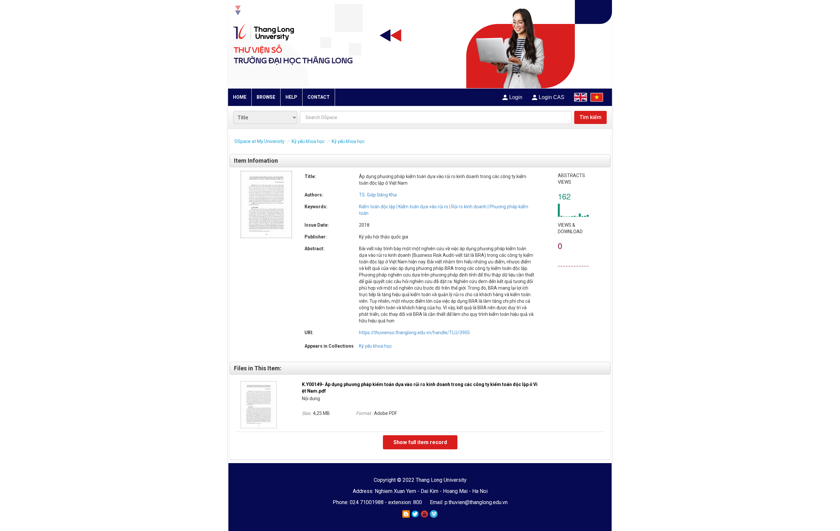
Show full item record (420, 442)
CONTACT (318, 97)
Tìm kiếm (590, 117)
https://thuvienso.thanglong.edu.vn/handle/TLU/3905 (414, 332)
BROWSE (266, 97)
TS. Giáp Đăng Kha (378, 194)
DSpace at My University (259, 141)
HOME (239, 97)
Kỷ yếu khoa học (308, 141)
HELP (291, 97)
